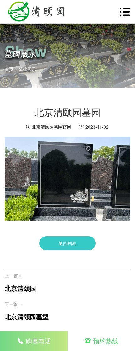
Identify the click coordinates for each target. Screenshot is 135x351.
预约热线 (105, 340)
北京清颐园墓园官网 (51, 127)
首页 (9, 69)
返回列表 (67, 243)
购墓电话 (38, 340)
